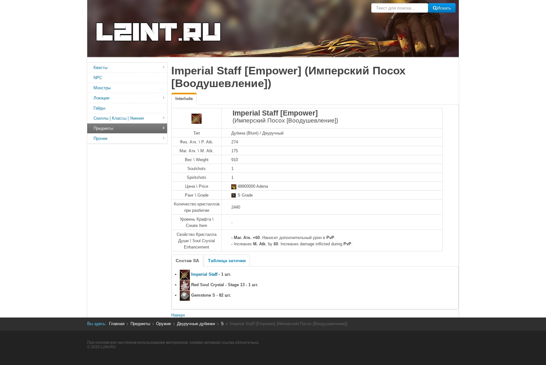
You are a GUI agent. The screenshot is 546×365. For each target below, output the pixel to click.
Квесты (100, 67)
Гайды (99, 108)
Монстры (102, 87)
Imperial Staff (204, 274)
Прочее (100, 138)
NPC (98, 77)
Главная (116, 323)
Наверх (178, 315)
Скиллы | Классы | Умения (119, 118)
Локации (101, 98)
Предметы (103, 128)
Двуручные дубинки (196, 323)
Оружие (163, 323)
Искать (444, 7)
